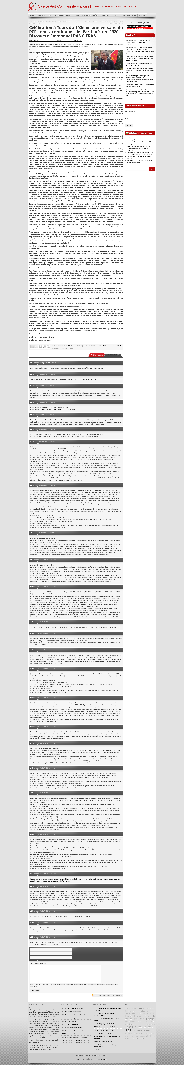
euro (148, 1013)
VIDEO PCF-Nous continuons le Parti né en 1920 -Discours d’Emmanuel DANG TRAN (55, 41)
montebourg (150, 1024)
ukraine (152, 1036)
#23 (31, 886)
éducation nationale (138, 1038)
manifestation (130, 1024)
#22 (31, 874)
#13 (31, 633)
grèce (136, 1019)
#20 (31, 793)
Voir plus (140, 99)
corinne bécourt (149, 1008)
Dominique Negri (130, 1011)
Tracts (76, 15)
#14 (31, 650)
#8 (31, 485)
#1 (31, 363)
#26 (31, 937)
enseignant (141, 1013)
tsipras (142, 1036)
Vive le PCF (71, 345)
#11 (31, 587)
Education (141, 1011)
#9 (31, 533)
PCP (134, 1030)
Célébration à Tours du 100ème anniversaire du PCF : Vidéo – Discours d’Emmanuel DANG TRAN (103, 22)
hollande (150, 1018)
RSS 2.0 (93, 347)
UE (147, 1036)
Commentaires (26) (112, 355)
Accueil (32, 15)
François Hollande (133, 1016)
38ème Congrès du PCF (62, 15)
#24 (31, 911)
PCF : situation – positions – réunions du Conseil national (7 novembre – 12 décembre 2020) (50, 22)
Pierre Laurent (143, 1030)
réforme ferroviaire (133, 1033)
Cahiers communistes (109, 15)
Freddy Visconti (44, 363)
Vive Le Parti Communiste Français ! (64, 6)
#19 (31, 768)
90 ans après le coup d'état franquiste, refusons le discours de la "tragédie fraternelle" (139, 148)
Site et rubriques (44, 15)
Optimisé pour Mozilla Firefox (96, 1059)
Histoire (105, 345)
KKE (146, 1021)
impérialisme (129, 1021)
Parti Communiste (146, 1026)
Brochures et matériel (90, 15)
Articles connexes (97, 355)
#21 (31, 834)
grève (142, 1018)
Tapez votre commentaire (38, 963)
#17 (31, 727)
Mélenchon (130, 1026)
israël (139, 1021)
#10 (31, 560)
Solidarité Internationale (141, 133)
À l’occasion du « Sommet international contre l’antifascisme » (139, 162)
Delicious (44, 346)
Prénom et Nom (130, 111)
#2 (31, 374)
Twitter (32, 346)
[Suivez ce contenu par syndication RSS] (128, 133)
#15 (31, 669)
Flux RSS (106, 1056)
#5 (31, 415)
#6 (31, 429)
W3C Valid (80, 1059)
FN (154, 1013)
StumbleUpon (48, 346)
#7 (31, 442)
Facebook (40, 346)
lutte (153, 1021)
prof (153, 1030)
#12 (31, 622)
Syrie (131, 1036)
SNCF (127, 1036)
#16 (31, 698)
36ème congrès (131, 1008)
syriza (136, 1036)
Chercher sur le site (152, 169)
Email (126, 118)
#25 (31, 922)
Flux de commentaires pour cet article (108, 995)
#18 (31, 743)
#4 (31, 402)
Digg (36, 346)
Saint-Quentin (150, 1034)
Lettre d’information (128, 15)
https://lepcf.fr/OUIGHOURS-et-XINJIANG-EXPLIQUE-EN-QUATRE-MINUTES (54, 409)
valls (127, 1038)
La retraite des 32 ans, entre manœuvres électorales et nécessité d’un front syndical (140, 153)
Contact (142, 15)
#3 (31, 386)
